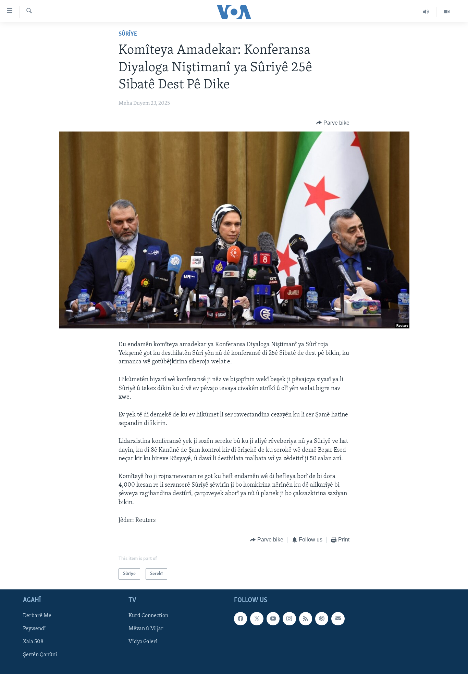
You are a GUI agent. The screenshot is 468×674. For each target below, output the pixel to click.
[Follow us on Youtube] (273, 618)
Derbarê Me (37, 616)
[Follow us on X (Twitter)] (256, 618)
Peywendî (34, 629)
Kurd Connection (148, 616)
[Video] (446, 11)
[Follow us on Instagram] (289, 618)
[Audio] (426, 11)
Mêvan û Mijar (145, 629)
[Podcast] (321, 618)
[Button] (332, 122)
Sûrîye (128, 34)
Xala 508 (33, 642)
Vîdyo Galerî (143, 642)
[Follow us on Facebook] (240, 618)
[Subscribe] (337, 618)
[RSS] (305, 618)
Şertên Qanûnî (40, 655)
